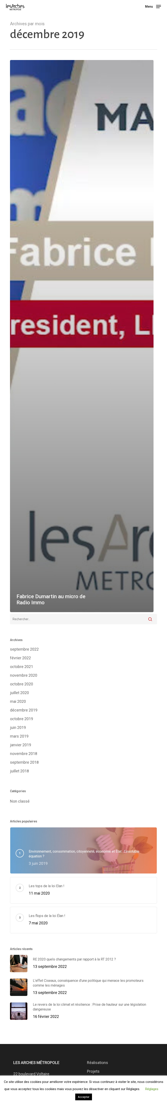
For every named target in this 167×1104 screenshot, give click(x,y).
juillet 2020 (19, 692)
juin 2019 (18, 727)
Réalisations (97, 1062)
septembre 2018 (24, 762)
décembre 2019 (23, 710)
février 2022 (20, 658)
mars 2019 (19, 736)
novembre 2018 (23, 753)
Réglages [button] (151, 1089)
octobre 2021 (21, 666)
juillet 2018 (19, 771)
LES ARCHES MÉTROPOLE (36, 1062)
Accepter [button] (83, 1097)
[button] (153, 6)
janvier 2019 (20, 745)
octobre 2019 (21, 719)
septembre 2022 (24, 649)
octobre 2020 (21, 684)
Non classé (20, 801)
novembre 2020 (23, 675)
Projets (93, 1071)
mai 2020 (18, 701)
